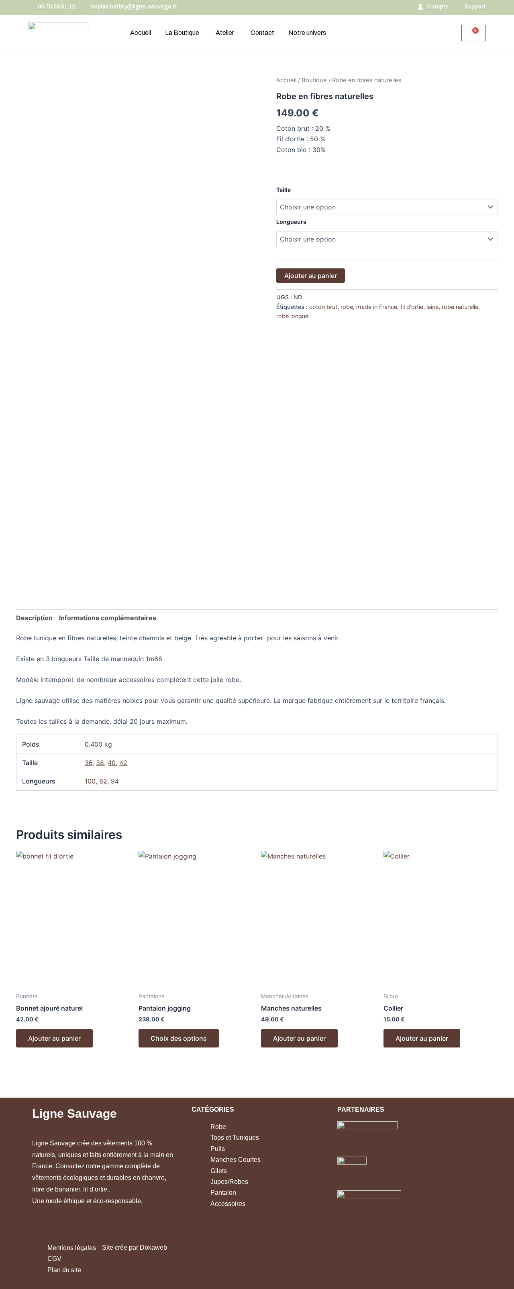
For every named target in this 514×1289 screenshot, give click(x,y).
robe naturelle (460, 306)
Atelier (225, 32)
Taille (283, 189)
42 (123, 763)
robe (347, 306)
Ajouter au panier (310, 276)
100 (90, 781)
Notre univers (307, 32)
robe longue (292, 316)
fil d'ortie (411, 306)
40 (112, 763)
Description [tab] (34, 618)
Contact (262, 32)
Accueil (140, 32)
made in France (376, 306)
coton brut (323, 306)
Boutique (314, 80)
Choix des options (179, 1038)
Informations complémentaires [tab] (107, 618)
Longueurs (291, 221)
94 (115, 781)
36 (88, 763)
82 (103, 781)
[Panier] (473, 33)
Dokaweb (153, 1247)
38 (100, 763)
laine (432, 306)
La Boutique (182, 32)
